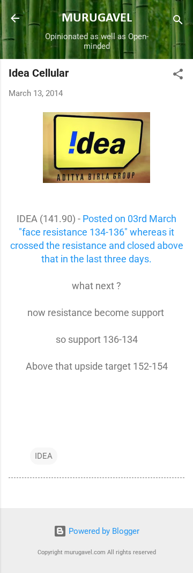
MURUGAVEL (97, 18)
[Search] (178, 21)
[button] (178, 76)
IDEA (44, 456)
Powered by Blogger (102, 531)
